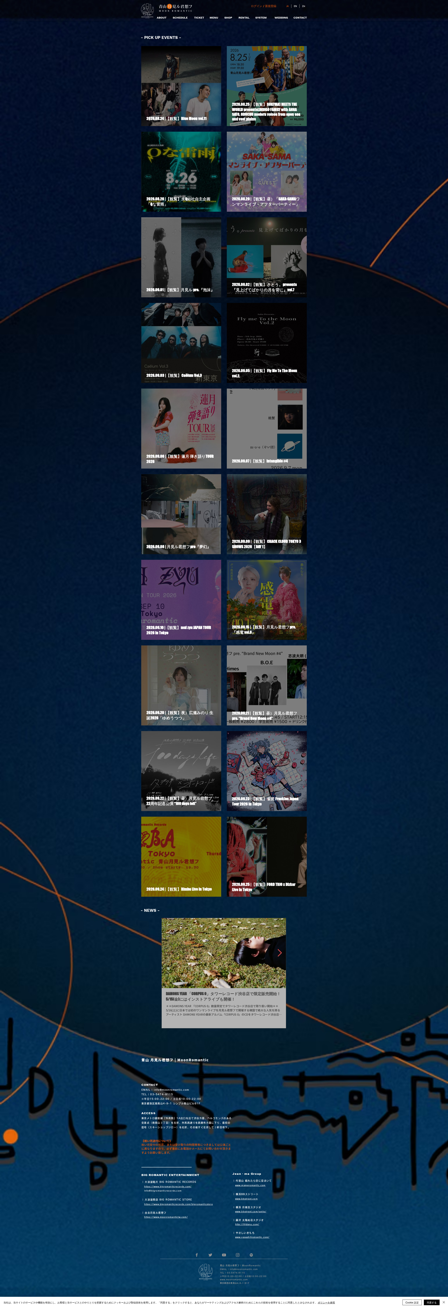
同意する (432, 1302)
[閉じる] (444, 1302)
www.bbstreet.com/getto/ (251, 1211)
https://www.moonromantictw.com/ (166, 1217)
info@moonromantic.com (171, 1090)
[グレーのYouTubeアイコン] (224, 1254)
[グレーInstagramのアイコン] (237, 1254)
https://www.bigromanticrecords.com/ (168, 1186)
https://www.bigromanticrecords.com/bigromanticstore (178, 1204)
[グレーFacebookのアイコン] (196, 1254)
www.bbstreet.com (246, 1199)
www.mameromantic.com (250, 1185)
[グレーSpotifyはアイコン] (251, 1254)
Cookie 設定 (412, 1302)
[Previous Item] (168, 953)
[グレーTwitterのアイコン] (210, 1254)
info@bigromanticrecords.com (163, 1191)
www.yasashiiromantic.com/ (252, 1237)
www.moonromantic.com (234, 1280)
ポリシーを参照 (326, 1302)
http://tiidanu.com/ (247, 1224)
